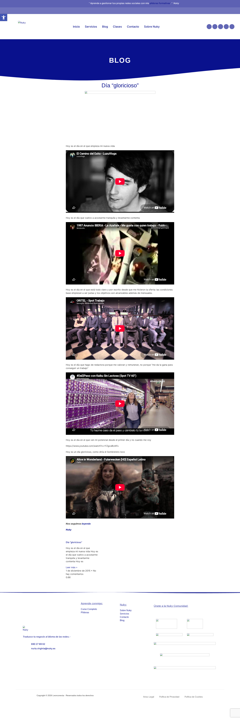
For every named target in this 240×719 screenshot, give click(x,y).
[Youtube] (226, 26)
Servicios (91, 26)
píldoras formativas (160, 3)
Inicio (76, 26)
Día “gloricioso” (74, 542)
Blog (105, 26)
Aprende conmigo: (92, 603)
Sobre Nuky (152, 26)
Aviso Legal (148, 696)
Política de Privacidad (169, 696)
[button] (3, 17)
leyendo (86, 523)
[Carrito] (213, 9)
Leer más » (71, 567)
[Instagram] (209, 26)
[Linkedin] (220, 26)
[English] (218, 10)
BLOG (120, 60)
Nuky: (123, 604)
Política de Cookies (194, 696)
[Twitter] (231, 26)
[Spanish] (221, 10)
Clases (117, 26)
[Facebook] (214, 26)
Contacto (133, 26)
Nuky (68, 529)
